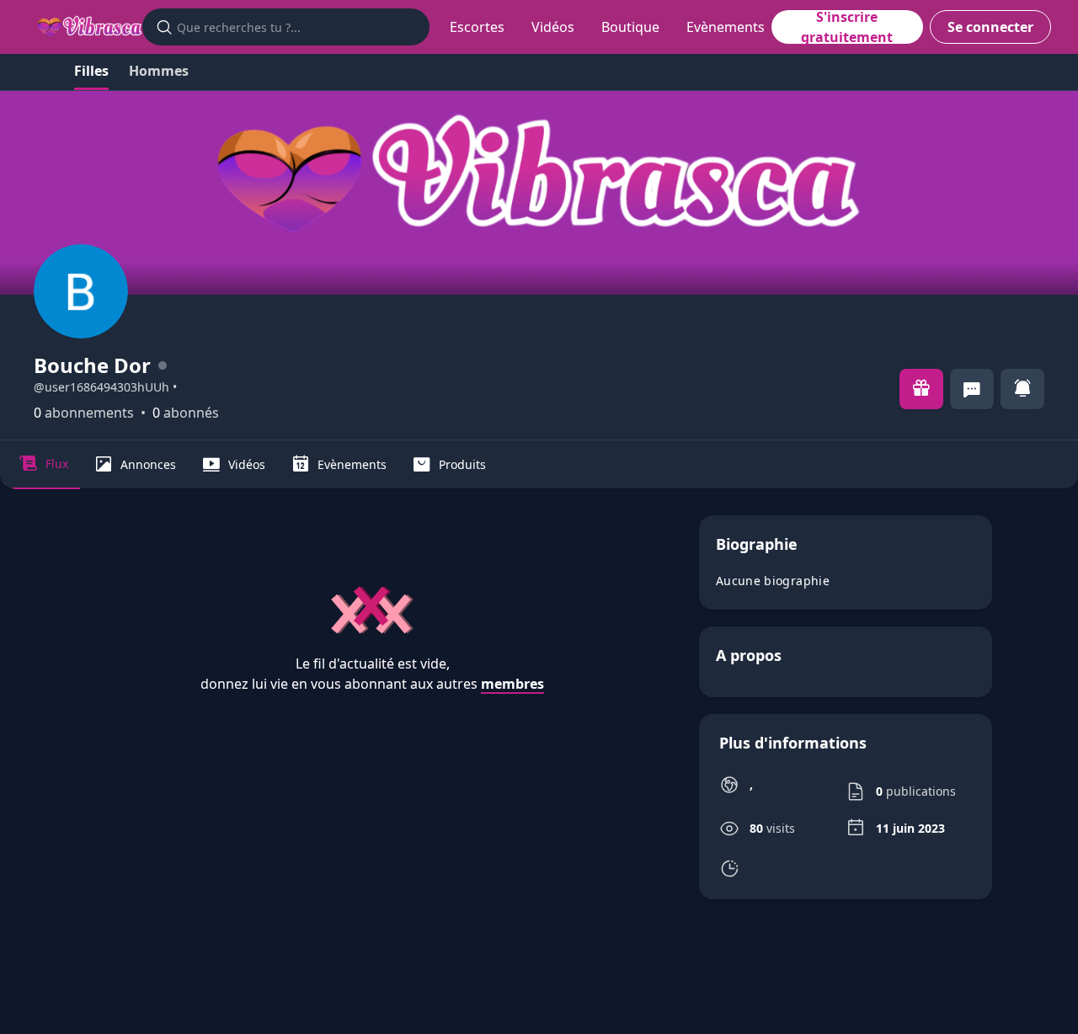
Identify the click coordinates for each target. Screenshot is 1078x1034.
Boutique (630, 27)
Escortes (477, 27)
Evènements (725, 27)
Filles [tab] (91, 70)
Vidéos (552, 27)
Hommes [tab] (159, 70)
